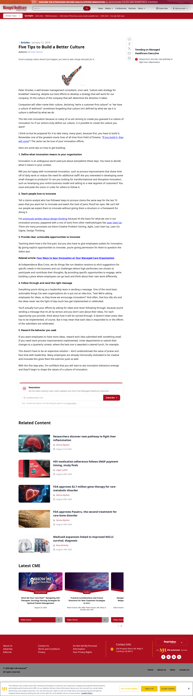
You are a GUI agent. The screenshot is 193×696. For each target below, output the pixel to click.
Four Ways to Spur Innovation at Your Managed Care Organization (75, 258)
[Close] (189, 688)
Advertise (7, 648)
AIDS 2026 (39, 16)
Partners (132, 8)
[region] (96, 689)
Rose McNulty (62, 545)
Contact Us (43, 645)
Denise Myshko (62, 445)
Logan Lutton (62, 470)
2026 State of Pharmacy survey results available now (79, 16)
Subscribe (110, 397)
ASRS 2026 (104, 16)
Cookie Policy (86, 693)
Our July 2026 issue (117, 16)
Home (150, 670)
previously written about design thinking (45, 218)
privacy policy (71, 403)
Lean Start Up (114, 222)
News (100, 8)
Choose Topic (11, 15)
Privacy (41, 652)
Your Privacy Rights (82, 652)
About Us (7, 645)
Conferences (120, 8)
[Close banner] (189, 3)
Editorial (7, 652)
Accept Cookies (168, 688)
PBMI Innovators (51, 16)
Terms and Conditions (49, 648)
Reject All (149, 688)
